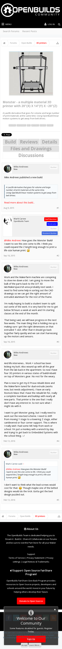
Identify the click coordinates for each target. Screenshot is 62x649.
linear (50, 125)
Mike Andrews (21, 166)
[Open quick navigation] (57, 43)
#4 (58, 441)
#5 (58, 500)
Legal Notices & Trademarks (35, 561)
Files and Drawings (31, 148)
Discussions (31, 155)
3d (29, 125)
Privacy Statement (35, 557)
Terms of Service (17, 557)
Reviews (29, 142)
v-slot (43, 125)
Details (49, 142)
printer (35, 125)
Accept (24, 645)
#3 (58, 342)
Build (10, 142)
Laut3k (12, 125)
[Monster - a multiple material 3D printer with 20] (31, 73)
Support (31, 554)
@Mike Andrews (12, 240)
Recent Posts (29, 31)
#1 (58, 208)
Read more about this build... (19, 202)
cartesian (21, 125)
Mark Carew (20, 218)
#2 (58, 255)
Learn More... (35, 645)
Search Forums (11, 31)
